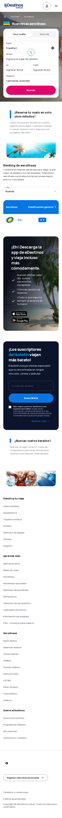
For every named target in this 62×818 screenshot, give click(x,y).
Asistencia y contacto (15, 737)
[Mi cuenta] (47, 6)
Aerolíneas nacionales (15, 583)
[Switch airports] (31, 52)
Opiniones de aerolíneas (16, 590)
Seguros (7, 545)
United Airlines (11, 654)
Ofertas (7, 539)
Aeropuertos (10, 596)
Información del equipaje (16, 616)
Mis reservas (10, 731)
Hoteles (7, 525)
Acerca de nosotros (13, 718)
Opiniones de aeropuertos (17, 603)
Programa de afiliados (14, 724)
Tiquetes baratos (12, 519)
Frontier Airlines (11, 667)
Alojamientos (10, 512)
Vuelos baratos (11, 506)
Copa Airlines (10, 693)
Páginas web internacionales (23, 777)
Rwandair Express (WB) (20, 220)
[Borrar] (52, 48)
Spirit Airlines (10, 640)
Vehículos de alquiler (14, 532)
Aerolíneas (15, 16)
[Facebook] (6, 763)
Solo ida (44, 34)
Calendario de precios (14, 609)
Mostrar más (39, 421)
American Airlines (12, 647)
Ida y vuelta (19, 34)
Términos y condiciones (15, 792)
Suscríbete (31, 398)
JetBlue (7, 660)
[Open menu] (56, 6)
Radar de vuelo (11, 570)
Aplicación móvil (11, 563)
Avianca (7, 700)
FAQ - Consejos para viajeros (18, 623)
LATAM (7, 680)
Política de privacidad (14, 798)
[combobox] (27, 48)
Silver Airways (10, 687)
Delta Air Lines (10, 673)
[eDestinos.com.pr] (4, 16)
